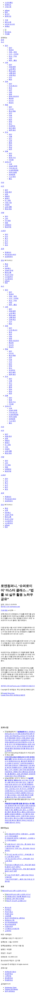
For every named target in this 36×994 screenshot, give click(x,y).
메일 (6, 610)
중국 (10, 88)
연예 (2, 213)
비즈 (2, 186)
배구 (6, 243)
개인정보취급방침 (11, 922)
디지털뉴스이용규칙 (12, 929)
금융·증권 (8, 192)
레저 (10, 119)
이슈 (2, 182)
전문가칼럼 (13, 172)
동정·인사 (12, 157)
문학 (10, 122)
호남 (10, 147)
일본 (10, 90)
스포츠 (3, 231)
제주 (10, 149)
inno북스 (8, 268)
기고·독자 (12, 176)
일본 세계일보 (10, 991)
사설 (10, 164)
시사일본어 (9, 277)
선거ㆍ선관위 (13, 54)
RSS (6, 12)
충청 (10, 143)
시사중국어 (9, 279)
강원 (10, 141)
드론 (6, 266)
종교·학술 (12, 111)
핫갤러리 (8, 252)
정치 (6, 45)
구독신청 (8, 7)
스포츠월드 (9, 2)
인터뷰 (11, 160)
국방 (10, 58)
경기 (10, 138)
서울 (10, 136)
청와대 (11, 50)
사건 (10, 77)
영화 (6, 223)
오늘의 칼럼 (13, 166)
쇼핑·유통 (8, 207)
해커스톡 (8, 272)
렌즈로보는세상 (10, 254)
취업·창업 (8, 209)
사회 (6, 62)
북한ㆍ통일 (13, 60)
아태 (10, 92)
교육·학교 (12, 75)
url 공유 (10, 610)
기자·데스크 (13, 168)
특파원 (11, 98)
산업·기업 (8, 202)
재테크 (7, 196)
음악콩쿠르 (9, 978)
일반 (10, 48)
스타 (6, 218)
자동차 (7, 205)
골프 (6, 245)
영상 (2, 260)
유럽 (10, 94)
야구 (6, 236)
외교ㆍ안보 (13, 56)
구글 (6, 20)
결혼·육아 (12, 130)
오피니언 (8, 162)
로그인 (7, 14)
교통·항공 (12, 73)
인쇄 (2, 610)
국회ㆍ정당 (13, 52)
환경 (6, 264)
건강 (10, 117)
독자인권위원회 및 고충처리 (15, 918)
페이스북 (8, 22)
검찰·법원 (12, 67)
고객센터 (8, 931)
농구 (6, 241)
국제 (6, 81)
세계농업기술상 (10, 972)
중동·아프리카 (14, 96)
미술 (10, 115)
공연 (10, 113)
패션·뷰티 (12, 128)
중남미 (11, 103)
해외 (10, 79)
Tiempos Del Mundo (11, 989)
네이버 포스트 (10, 24)
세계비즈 (8, 5)
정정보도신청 (9, 920)
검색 (2, 40)
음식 (10, 124)
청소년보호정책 (10, 924)
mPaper (7, 10)
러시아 (11, 100)
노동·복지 (12, 69)
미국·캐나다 (13, 86)
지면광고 (8, 909)
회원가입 (8, 16)
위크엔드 (12, 126)
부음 (10, 155)
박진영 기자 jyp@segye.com (10, 606)
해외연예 (8, 227)
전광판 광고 (9, 914)
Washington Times (10, 987)
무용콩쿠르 (9, 980)
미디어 (11, 109)
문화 (6, 105)
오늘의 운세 (9, 270)
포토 (2, 249)
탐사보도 (8, 32)
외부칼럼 (12, 174)
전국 (6, 132)
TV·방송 (8, 220)
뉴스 (2, 42)
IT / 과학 (8, 200)
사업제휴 (8, 916)
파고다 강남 (9, 274)
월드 (10, 179)
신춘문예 (8, 976)
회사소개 (8, 907)
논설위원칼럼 (13, 170)
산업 (6, 447)
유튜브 (7, 26)
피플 (6, 151)
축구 (6, 238)
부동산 (7, 198)
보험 (6, 194)
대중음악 (8, 225)
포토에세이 (9, 256)
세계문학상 (9, 974)
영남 (10, 145)
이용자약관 (9, 926)
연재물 (7, 34)
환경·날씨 (12, 71)
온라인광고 (9, 912)
